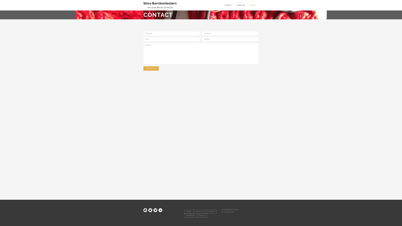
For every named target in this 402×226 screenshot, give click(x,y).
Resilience (202, 215)
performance (190, 215)
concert (189, 211)
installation (200, 211)
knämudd (212, 211)
